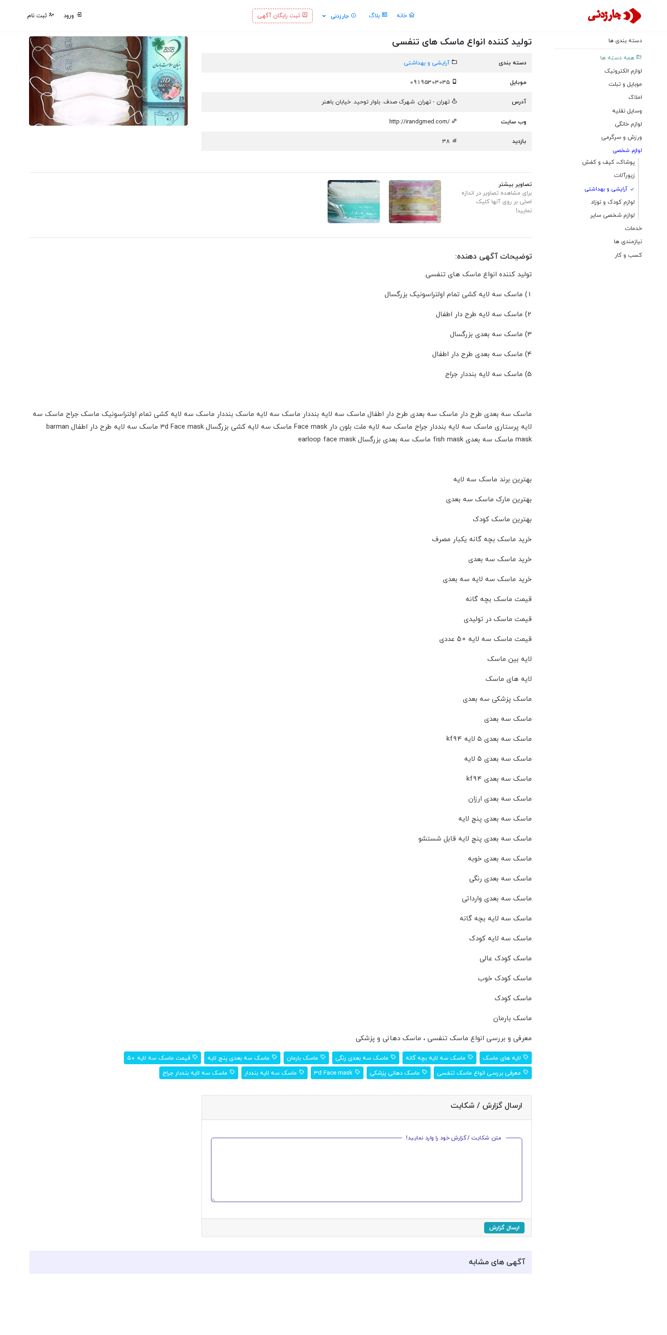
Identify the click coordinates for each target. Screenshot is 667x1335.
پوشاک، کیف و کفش (608, 162)
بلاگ (375, 15)
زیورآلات (624, 176)
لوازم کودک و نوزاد (613, 202)
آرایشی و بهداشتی (606, 189)
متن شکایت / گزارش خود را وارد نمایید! (454, 1137)
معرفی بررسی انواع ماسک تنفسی (480, 1073)
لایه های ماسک (503, 1058)
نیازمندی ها (628, 242)
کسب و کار (628, 255)
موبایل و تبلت (625, 84)
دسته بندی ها (625, 41)
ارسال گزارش (504, 1227)
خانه (403, 15)
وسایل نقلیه (627, 111)
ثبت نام (38, 15)
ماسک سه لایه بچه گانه (436, 1058)
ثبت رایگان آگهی (279, 15)
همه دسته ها (618, 58)
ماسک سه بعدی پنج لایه (239, 1058)
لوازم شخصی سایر (612, 215)
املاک (635, 98)
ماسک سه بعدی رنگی (362, 1058)
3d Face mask (334, 1073)
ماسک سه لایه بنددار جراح (195, 1073)
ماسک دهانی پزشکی (396, 1073)
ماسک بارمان (303, 1058)
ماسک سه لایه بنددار (272, 1073)
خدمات (633, 228)
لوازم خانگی (628, 124)
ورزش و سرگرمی (621, 137)
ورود (70, 15)
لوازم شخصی (627, 150)
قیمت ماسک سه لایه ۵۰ (159, 1058)
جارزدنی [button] (340, 16)
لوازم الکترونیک (623, 71)
